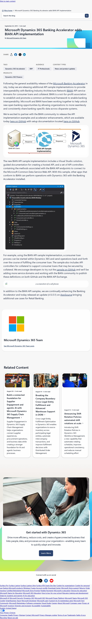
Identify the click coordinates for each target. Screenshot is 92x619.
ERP (31, 69)
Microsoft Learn (43, 601)
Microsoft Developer (29, 601)
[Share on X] (20, 54)
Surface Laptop (14, 586)
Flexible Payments (46, 591)
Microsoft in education (62, 591)
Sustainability (46, 606)
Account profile (41, 588)
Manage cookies (51, 615)
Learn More (46, 553)
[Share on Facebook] (15, 54)
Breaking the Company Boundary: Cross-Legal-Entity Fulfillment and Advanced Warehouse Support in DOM (45, 405)
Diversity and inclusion (23, 606)
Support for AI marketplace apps (61, 601)
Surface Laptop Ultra (28, 586)
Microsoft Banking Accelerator (69, 83)
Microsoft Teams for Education (11, 593)
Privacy (42, 615)
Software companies (33, 603)
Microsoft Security (16, 598)
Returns (82, 588)
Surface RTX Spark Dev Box (46, 586)
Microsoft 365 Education (32, 593)
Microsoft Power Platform (55, 598)
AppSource (66, 294)
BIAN (69, 90)
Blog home (8, 10)
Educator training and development (75, 593)
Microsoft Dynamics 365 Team (16, 38)
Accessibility (36, 606)
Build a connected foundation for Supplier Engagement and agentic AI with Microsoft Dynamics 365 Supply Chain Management (17, 406)
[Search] (87, 16)
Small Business (11, 601)
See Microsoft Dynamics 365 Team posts (19, 346)
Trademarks (71, 615)
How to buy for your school (52, 593)
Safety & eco (81, 615)
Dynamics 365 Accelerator (15, 69)
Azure (19, 601)
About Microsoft (64, 603)
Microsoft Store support (70, 588)
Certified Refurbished (14, 591)
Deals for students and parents (11, 596)
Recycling (3, 618)
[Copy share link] (11, 54)
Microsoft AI (4, 598)
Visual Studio (46, 603)
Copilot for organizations (66, 586)
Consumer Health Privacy (9, 615)
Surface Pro (4, 586)
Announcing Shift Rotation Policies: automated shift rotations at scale (73, 418)
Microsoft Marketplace (17, 603)
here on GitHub (18, 121)
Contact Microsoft (32, 615)
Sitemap (22, 615)
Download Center (54, 588)
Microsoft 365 (40, 598)
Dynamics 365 (29, 598)
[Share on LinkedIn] (24, 54)
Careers (54, 603)
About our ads (12, 618)
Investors (11, 606)
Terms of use (62, 615)
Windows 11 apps (29, 588)
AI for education (29, 596)
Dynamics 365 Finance (13, 77)
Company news (75, 603)
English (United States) (8, 608)
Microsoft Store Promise (31, 591)
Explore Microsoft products (13, 588)
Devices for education (79, 591)
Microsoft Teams (71, 598)
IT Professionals (44, 69)
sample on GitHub (66, 269)
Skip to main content (7, 1)
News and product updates (65, 69)
